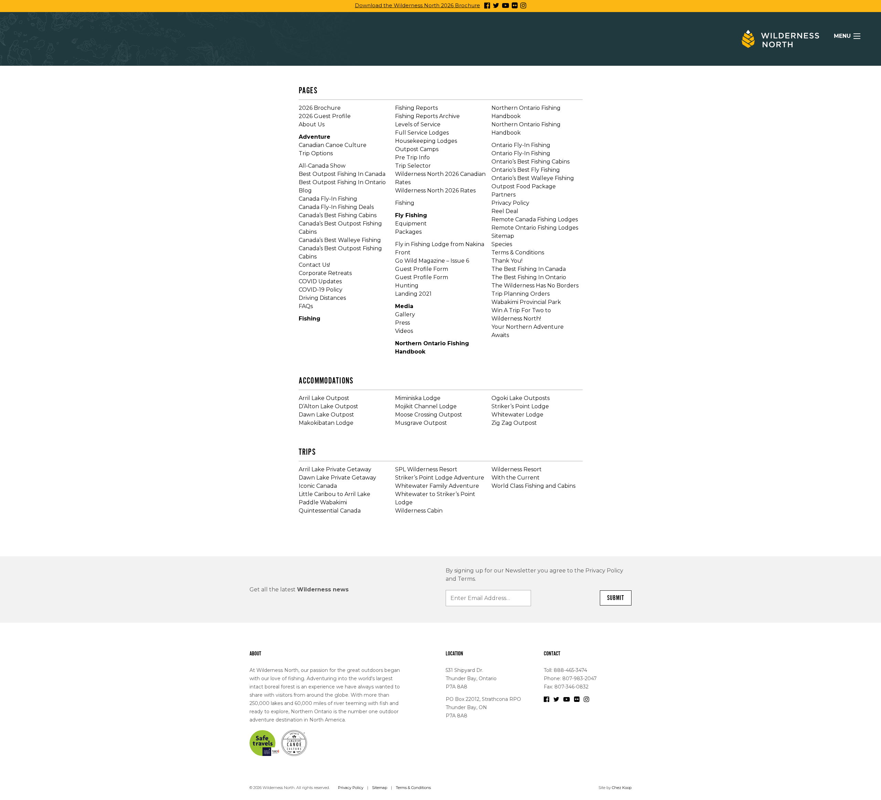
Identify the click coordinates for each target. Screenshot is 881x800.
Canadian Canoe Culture (333, 145)
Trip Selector (413, 165)
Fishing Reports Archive (427, 116)
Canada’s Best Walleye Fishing (340, 240)
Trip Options (316, 153)
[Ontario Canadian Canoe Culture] (294, 742)
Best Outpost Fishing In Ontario (342, 182)
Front (403, 252)
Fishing (309, 318)
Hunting (406, 285)
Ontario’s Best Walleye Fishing (532, 178)
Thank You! (506, 260)
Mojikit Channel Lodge (426, 406)
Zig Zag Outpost (514, 423)
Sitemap (502, 236)
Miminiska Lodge (417, 398)
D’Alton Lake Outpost (328, 406)
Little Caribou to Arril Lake (334, 494)
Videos (404, 331)
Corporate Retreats (325, 273)
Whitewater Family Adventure (437, 486)
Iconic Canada (318, 486)
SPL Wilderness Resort (426, 469)
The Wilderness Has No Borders (535, 285)
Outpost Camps (416, 149)
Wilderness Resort (516, 469)
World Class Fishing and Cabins (533, 486)
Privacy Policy (510, 203)
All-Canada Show (322, 165)
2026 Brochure (320, 108)
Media (404, 306)
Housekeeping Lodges (426, 141)
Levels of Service (417, 124)
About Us (312, 124)
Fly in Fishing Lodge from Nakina (439, 244)
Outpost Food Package (523, 186)
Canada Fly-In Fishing (328, 199)
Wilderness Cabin (419, 510)
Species (501, 244)
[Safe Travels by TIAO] (265, 742)
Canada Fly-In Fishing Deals (336, 207)
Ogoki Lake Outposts (520, 398)
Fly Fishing (411, 215)
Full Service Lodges (422, 132)
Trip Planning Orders (520, 294)
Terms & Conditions (517, 252)
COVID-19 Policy (320, 289)
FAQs (306, 306)
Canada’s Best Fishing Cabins (337, 215)
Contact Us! (314, 265)
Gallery (405, 314)
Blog (305, 190)
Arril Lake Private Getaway (335, 469)
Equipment (411, 223)
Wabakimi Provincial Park (526, 302)
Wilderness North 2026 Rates (435, 190)
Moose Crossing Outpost (428, 414)
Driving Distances (322, 298)
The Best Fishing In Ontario (528, 277)
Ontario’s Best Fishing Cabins (530, 161)
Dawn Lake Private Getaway (337, 477)
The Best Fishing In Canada (528, 269)
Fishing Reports (416, 108)
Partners (503, 194)
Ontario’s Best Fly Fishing (525, 170)
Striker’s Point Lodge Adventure (439, 477)
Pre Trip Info (412, 157)
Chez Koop (621, 787)
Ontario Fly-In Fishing (520, 145)
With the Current (515, 477)
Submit (615, 598)
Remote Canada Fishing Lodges (534, 219)
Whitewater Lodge (517, 414)
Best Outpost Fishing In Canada (342, 174)
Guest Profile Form (421, 269)
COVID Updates (320, 281)
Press (402, 322)
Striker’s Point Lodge (520, 406)
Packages (408, 232)
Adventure (314, 137)
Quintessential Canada (330, 510)
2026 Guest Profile (325, 116)
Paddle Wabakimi (323, 502)
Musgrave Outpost (421, 423)
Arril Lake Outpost (324, 398)
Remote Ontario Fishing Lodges (534, 227)
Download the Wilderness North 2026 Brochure (417, 5)
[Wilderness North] (780, 39)
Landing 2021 (413, 294)
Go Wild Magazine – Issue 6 (432, 260)
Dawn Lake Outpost (326, 414)
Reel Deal (504, 211)
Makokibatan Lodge (326, 423)
